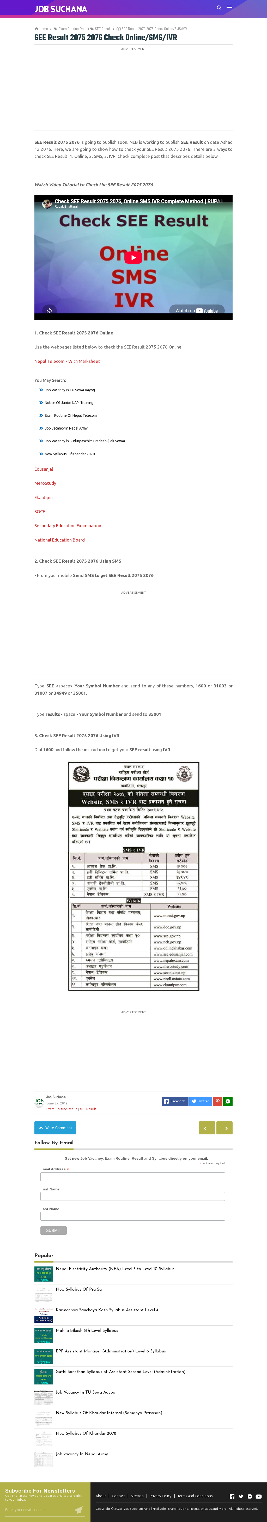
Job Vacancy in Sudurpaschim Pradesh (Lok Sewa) (85, 441)
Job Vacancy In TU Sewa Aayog (70, 390)
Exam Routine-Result (61, 1109)
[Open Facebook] (232, 1496)
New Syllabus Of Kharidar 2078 (70, 454)
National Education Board (59, 539)
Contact (118, 1496)
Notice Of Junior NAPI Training (69, 403)
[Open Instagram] (250, 1496)
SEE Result (88, 1109)
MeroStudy (45, 483)
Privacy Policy (161, 1496)
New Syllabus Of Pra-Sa (79, 1290)
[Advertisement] (133, 88)
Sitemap (137, 1496)
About (101, 1496)
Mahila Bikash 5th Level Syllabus (87, 1331)
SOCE (39, 511)
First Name (49, 1189)
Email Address (54, 1169)
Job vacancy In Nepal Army (66, 428)
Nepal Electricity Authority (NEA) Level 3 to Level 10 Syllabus (115, 1269)
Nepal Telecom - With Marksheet (67, 361)
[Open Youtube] (259, 1496)
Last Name (49, 1209)
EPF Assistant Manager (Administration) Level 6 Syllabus (111, 1351)
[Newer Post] (224, 1127)
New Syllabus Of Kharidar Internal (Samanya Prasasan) (109, 1413)
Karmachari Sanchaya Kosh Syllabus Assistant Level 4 (107, 1310)
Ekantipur (43, 497)
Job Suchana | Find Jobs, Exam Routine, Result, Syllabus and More (179, 1508)
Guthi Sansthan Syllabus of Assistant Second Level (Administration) (121, 1372)
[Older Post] (207, 1127)
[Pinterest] (217, 1101)
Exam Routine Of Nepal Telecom (71, 415)
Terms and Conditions (195, 1496)
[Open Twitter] (241, 1496)
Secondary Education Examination (67, 525)
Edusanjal (43, 469)
